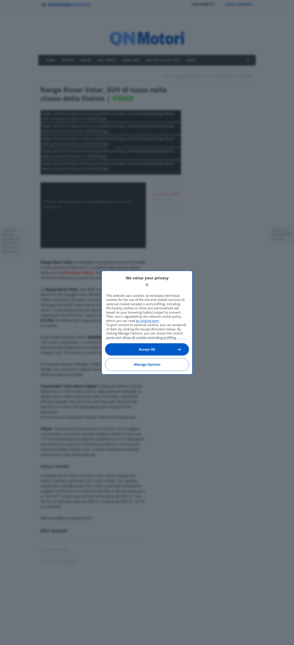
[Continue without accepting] (147, 284)
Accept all (147, 349)
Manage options (147, 364)
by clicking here (147, 321)
